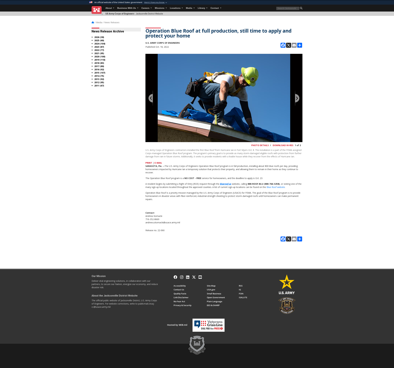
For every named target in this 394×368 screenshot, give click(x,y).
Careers (145, 8)
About (109, 8)
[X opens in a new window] (194, 277)
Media (189, 8)
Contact (215, 8)
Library (202, 8)
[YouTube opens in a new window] (200, 277)
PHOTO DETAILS (260, 145)
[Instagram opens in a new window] (181, 277)
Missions (160, 8)
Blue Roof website (276, 187)
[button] (156, 2)
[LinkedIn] (187, 277)
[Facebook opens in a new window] (175, 277)
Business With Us (127, 8)
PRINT (148, 162)
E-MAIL (158, 162)
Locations (175, 8)
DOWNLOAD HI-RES (283, 145)
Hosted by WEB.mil (177, 324)
